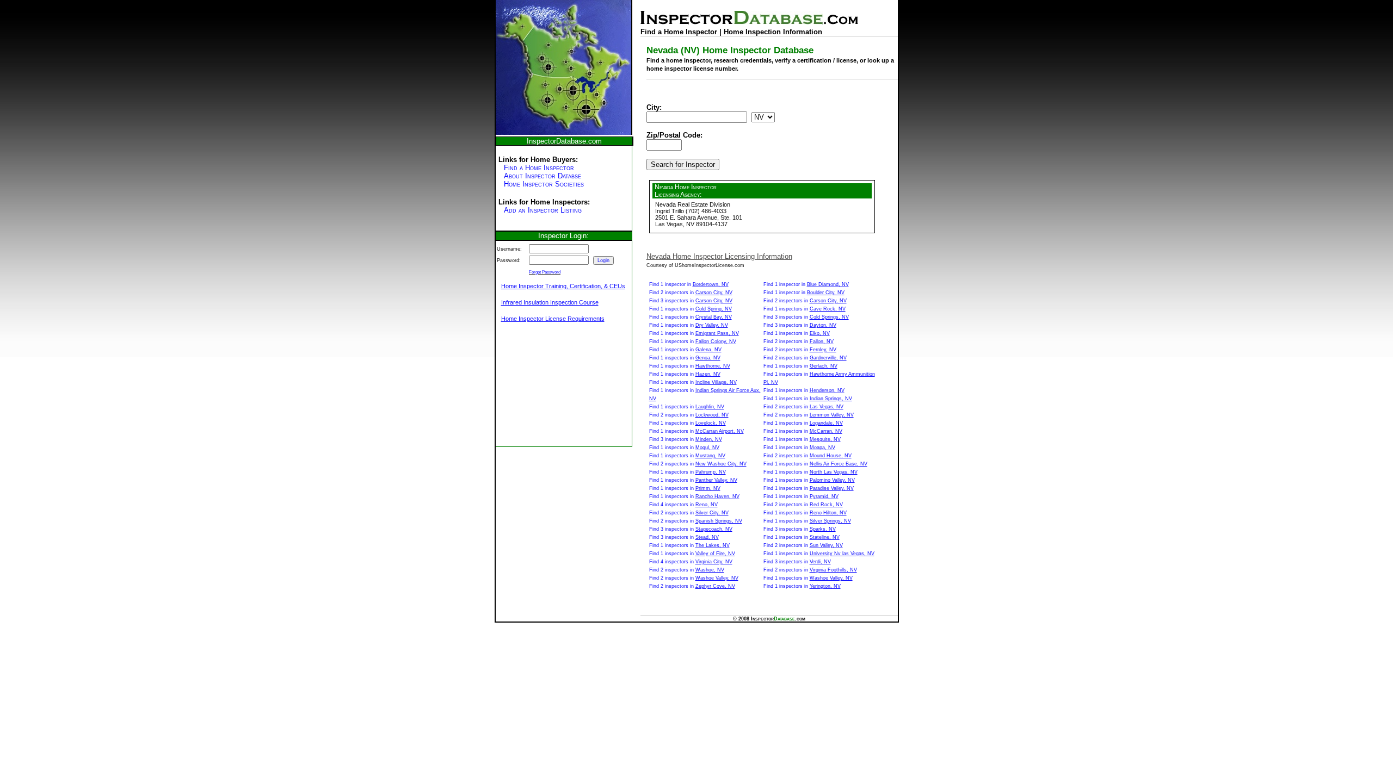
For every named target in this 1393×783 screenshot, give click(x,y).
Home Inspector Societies (544, 184)
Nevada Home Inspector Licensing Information (719, 256)
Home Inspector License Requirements (553, 318)
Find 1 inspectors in (690, 309)
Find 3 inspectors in (690, 300)
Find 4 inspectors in (683, 504)
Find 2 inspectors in (690, 292)
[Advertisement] (550, 390)
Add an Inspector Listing (543, 210)
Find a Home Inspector (539, 168)
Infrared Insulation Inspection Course (550, 302)
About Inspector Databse (542, 176)
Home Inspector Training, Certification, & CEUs (563, 286)
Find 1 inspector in (689, 284)
